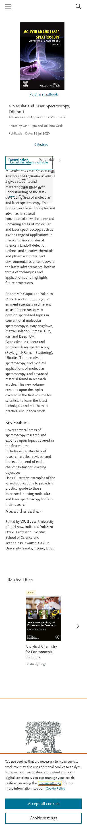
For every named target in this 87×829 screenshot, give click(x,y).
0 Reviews (41, 145)
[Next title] (76, 623)
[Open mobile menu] (8, 6)
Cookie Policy (55, 788)
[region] (43, 791)
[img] (20, 145)
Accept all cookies (43, 804)
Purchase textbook (43, 95)
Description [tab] (18, 160)
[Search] (78, 6)
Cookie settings (50, 783)
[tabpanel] (30, 360)
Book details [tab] (49, 160)
